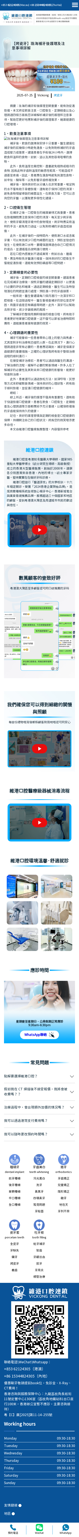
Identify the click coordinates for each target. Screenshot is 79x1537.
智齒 (39, 1250)
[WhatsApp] (66, 1527)
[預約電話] (13, 1527)
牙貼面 (39, 1211)
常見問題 (39, 1205)
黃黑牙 (39, 1191)
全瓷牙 (14, 1244)
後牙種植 (14, 1185)
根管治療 (39, 1277)
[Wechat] (39, 1527)
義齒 (14, 1270)
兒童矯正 (64, 1185)
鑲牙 (14, 1257)
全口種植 (14, 1205)
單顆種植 (14, 1191)
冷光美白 (39, 1178)
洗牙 (39, 1185)
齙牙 (64, 1198)
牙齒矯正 (64, 1178)
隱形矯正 (64, 1191)
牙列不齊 (64, 1211)
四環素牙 (39, 1198)
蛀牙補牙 (39, 1244)
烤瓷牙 (58, 95)
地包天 (63, 1205)
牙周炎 (39, 1270)
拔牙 (39, 1263)
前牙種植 (14, 1178)
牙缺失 (14, 1250)
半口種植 (14, 1198)
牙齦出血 (39, 1257)
